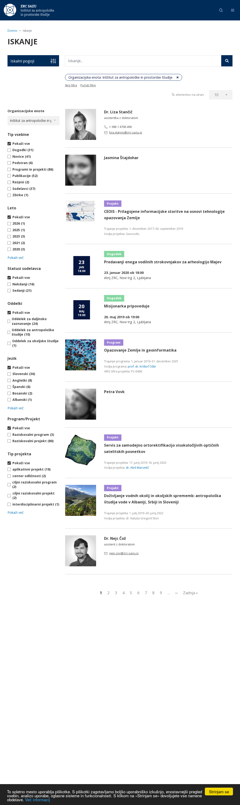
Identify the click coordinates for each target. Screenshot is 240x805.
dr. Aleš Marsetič (137, 467)
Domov (12, 31)
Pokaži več (16, 257)
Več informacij (37, 799)
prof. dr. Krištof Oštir (142, 366)
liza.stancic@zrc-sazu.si (125, 132)
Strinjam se (219, 791)
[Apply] (226, 60)
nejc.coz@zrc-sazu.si (124, 553)
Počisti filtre (88, 85)
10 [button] (216, 94)
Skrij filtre (71, 85)
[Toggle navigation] (232, 10)
